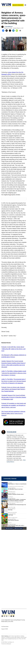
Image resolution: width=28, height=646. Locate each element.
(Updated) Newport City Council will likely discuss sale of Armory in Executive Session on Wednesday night (13, 397)
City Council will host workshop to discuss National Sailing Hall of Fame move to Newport (13, 413)
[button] (14, 199)
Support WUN (4, 628)
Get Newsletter (4, 626)
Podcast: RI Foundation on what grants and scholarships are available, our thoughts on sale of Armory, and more (13, 405)
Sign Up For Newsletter (18, 5)
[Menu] (25, 5)
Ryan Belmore (9, 26)
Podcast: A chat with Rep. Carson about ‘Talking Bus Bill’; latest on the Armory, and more (13, 349)
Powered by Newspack (6, 643)
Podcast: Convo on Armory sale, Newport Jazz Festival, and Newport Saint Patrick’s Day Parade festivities (13, 389)
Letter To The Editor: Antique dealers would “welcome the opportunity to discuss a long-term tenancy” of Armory (13, 373)
